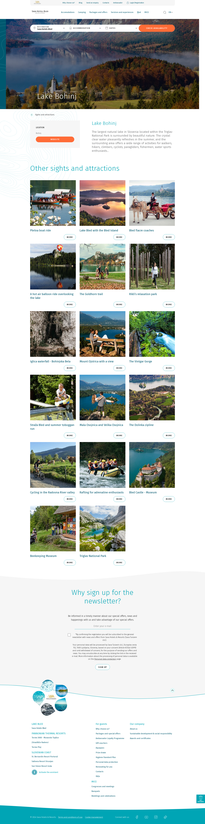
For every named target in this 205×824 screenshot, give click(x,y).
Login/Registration (137, 3)
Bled (139, 12)
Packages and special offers (108, 733)
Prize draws (101, 752)
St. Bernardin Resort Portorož (45, 756)
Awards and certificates (140, 738)
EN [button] (170, 12)
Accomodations (68, 12)
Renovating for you (104, 767)
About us (133, 729)
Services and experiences (122, 12)
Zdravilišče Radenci (40, 742)
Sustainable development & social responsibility (151, 733)
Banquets (95, 791)
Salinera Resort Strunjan (42, 761)
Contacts (106, 3)
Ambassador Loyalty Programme (110, 738)
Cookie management (94, 817)
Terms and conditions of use (70, 817)
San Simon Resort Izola (42, 766)
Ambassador (118, 3)
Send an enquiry (92, 3)
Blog (80, 3)
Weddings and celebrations (103, 796)
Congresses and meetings (102, 786)
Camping (82, 12)
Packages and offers (98, 12)
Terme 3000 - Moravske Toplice (45, 738)
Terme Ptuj (36, 747)
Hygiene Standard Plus (106, 757)
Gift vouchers (101, 743)
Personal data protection (105, 659)
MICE (146, 12)
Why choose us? (69, 3)
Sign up (102, 667)
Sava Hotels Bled (39, 728)
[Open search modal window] (165, 12)
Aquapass (100, 748)
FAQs (98, 776)
